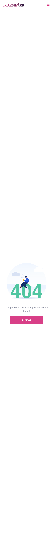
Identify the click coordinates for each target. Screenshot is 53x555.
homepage (26, 320)
